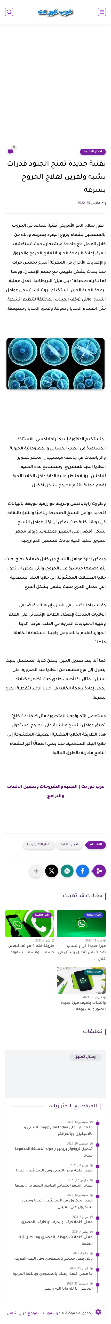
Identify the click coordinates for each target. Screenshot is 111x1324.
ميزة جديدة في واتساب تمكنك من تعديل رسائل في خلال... (82, 952)
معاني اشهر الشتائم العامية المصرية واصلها (54, 1186)
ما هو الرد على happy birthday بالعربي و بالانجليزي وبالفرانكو (58, 1131)
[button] (82, 871)
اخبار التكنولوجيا (39, 845)
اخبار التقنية (93, 152)
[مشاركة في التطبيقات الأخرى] (36, 871)
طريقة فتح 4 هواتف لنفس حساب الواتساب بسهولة (31, 949)
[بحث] (9, 12)
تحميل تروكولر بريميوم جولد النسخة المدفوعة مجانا (53, 1152)
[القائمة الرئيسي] (102, 12)
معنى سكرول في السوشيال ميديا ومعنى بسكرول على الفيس (57, 1204)
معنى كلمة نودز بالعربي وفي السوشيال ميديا (54, 1171)
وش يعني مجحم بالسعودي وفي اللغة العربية (53, 1259)
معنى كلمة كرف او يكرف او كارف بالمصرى (57, 1222)
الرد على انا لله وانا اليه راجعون (67, 1289)
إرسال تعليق (86, 1057)
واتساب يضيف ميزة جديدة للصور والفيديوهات (83, 1006)
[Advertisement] (55, 89)
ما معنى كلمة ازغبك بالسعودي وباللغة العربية (53, 1274)
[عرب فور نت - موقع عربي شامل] (55, 11)
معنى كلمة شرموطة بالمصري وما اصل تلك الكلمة (55, 1241)
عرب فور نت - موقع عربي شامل (34, 1314)
